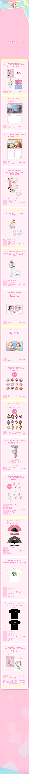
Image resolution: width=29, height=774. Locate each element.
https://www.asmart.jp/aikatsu (10, 679)
